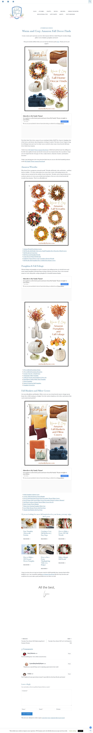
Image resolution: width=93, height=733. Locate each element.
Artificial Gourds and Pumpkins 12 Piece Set (34, 377)
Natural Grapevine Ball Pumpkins (32, 383)
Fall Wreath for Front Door (30, 253)
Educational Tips (42, 14)
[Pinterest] (13, 1)
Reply (69, 653)
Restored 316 (88, 730)
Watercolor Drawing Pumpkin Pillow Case (34, 506)
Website (58, 709)
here (58, 41)
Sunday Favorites (73, 11)
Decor (51, 28)
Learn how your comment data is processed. (53, 718)
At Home (42, 28)
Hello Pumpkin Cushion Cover (31, 494)
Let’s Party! (53, 14)
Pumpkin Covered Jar (29, 385)
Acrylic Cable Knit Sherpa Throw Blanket (34, 496)
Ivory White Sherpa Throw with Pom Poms (34, 508)
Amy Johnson (31, 653)
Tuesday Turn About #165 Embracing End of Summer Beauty (32, 641)
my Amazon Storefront (48, 574)
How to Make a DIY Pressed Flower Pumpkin (28, 559)
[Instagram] (8, 1)
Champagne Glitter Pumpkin (30, 375)
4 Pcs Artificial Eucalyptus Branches (32, 372)
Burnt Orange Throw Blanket (31, 504)
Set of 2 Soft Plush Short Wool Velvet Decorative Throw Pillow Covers (41, 498)
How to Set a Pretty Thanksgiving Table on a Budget (45, 561)
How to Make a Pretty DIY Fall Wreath (63, 533)
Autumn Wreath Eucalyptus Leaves (32, 249)
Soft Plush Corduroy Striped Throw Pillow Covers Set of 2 (38, 502)
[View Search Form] (89, 1)
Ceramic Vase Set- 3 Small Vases (31, 373)
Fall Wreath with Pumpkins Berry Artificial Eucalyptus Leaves (39, 260)
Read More (26, 538)
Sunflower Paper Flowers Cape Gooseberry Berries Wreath (38, 258)
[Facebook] (3, 1)
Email (41, 709)
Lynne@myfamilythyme (36, 663)
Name (24, 709)
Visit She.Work (70, 14)
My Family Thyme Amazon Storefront (38, 150)
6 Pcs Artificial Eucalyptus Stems (31, 370)
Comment (25, 690)
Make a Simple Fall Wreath (63, 558)
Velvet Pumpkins (27, 381)
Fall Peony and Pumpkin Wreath (31, 254)
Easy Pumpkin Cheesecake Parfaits (28, 533)
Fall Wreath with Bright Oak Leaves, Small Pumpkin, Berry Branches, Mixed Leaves (45, 251)
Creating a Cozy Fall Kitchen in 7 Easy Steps (46, 533)
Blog (35, 11)
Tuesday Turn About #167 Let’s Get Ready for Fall (60, 641)
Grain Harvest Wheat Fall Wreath (32, 256)
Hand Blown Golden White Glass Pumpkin (34, 379)
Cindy (29, 673)
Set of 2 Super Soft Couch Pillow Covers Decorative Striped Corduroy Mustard (43, 500)
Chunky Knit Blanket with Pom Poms (32, 510)
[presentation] (28, 523)
